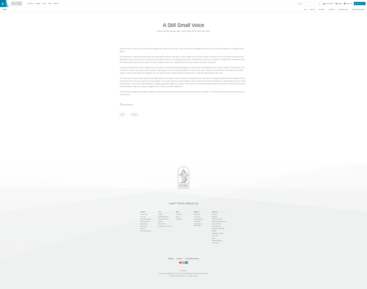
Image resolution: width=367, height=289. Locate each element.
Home (305, 9)
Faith (122, 114)
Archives (134, 114)
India (5, 9)
